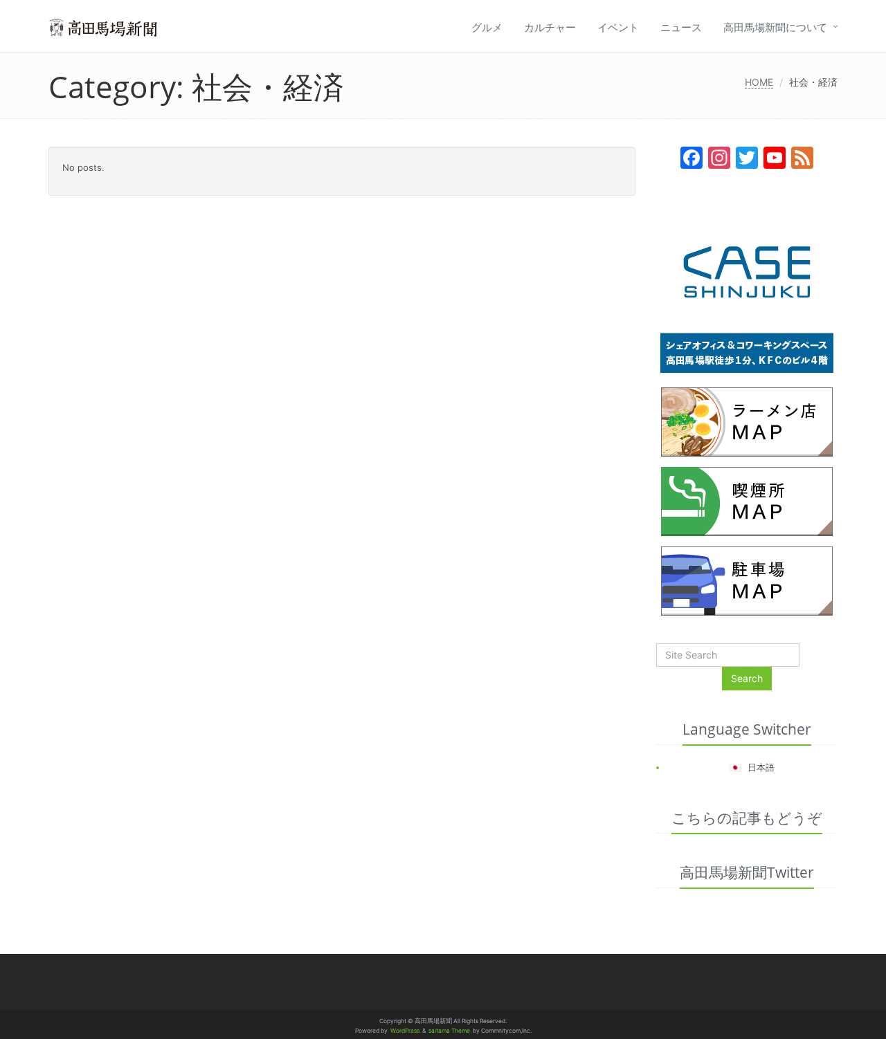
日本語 (761, 767)
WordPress (404, 1030)
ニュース (681, 27)
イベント (618, 27)
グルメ (487, 27)
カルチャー (550, 27)
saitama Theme (449, 1030)
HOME (759, 82)
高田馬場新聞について (775, 27)
